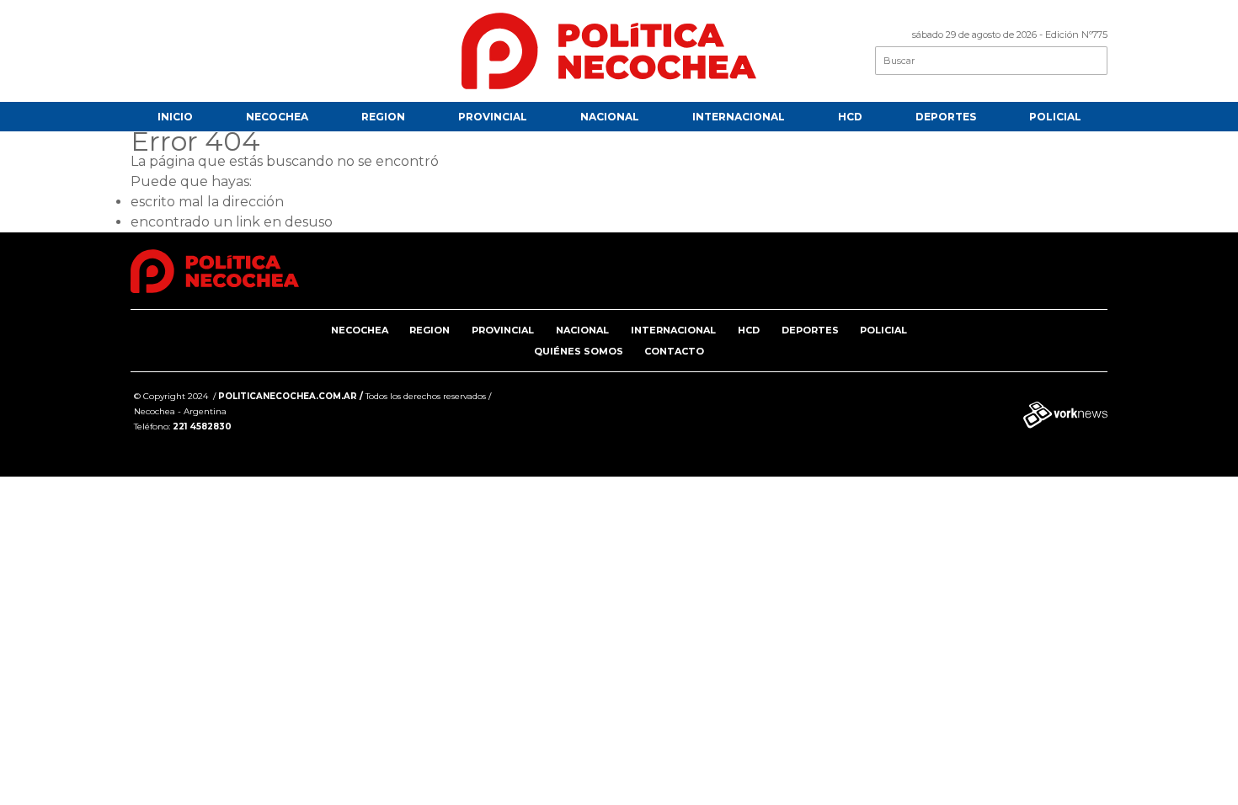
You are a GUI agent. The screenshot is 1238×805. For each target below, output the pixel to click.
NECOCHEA (277, 116)
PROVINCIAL (492, 116)
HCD (850, 116)
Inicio (175, 116)
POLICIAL (1055, 116)
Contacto (674, 351)
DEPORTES (945, 116)
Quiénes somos (578, 351)
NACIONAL (609, 116)
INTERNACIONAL (738, 116)
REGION (383, 116)
